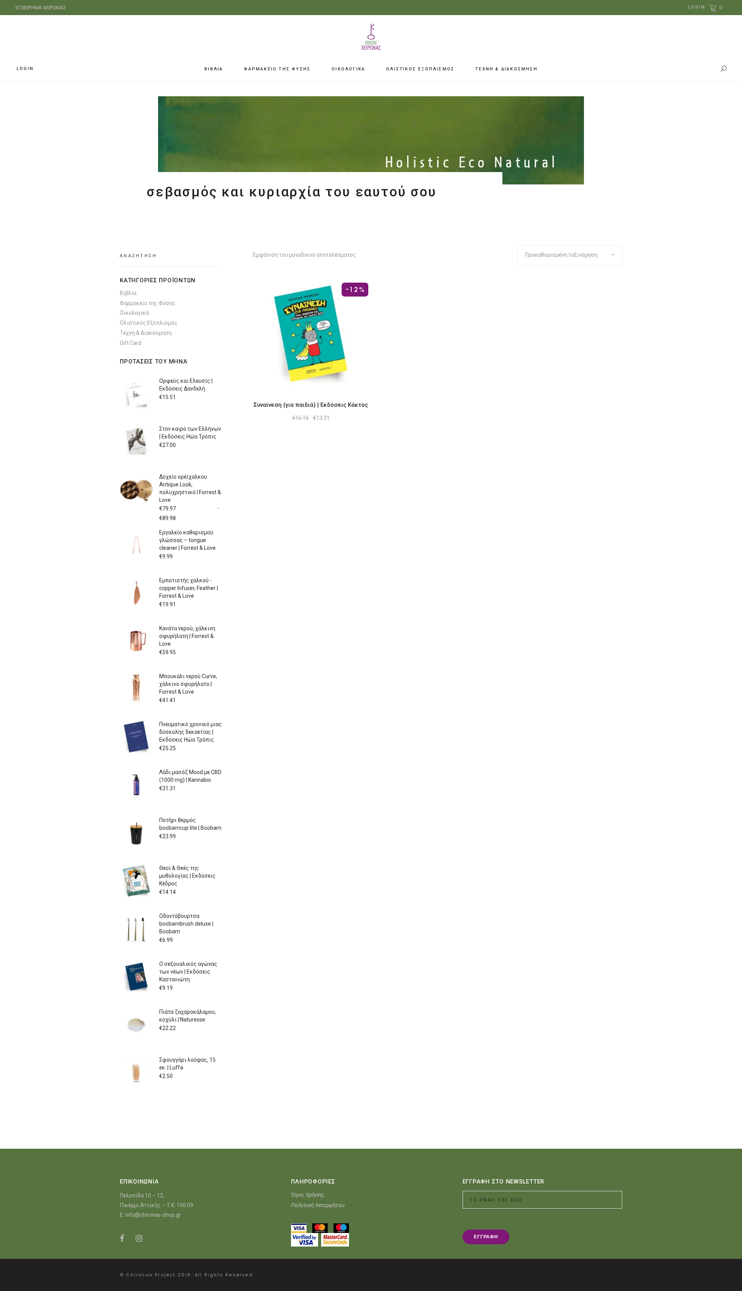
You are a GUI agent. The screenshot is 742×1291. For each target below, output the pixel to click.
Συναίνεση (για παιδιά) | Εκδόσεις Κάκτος (311, 404)
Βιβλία (128, 293)
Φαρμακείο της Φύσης (147, 303)
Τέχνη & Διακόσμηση (146, 333)
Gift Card (130, 343)
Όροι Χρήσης (307, 1194)
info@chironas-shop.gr (153, 1215)
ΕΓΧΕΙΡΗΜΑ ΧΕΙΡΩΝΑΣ (40, 7)
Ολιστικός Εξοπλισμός (148, 323)
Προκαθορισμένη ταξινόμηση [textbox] (561, 255)
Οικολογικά (134, 313)
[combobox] (569, 254)
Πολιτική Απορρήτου (318, 1205)
